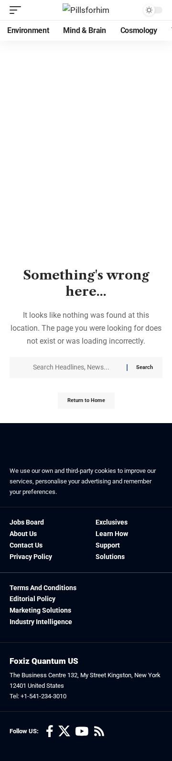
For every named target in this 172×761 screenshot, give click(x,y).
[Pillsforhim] (86, 10)
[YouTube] (82, 731)
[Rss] (99, 731)
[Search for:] (76, 367)
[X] (64, 731)
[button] (18, 10)
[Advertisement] (86, 174)
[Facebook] (49, 731)
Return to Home (86, 400)
